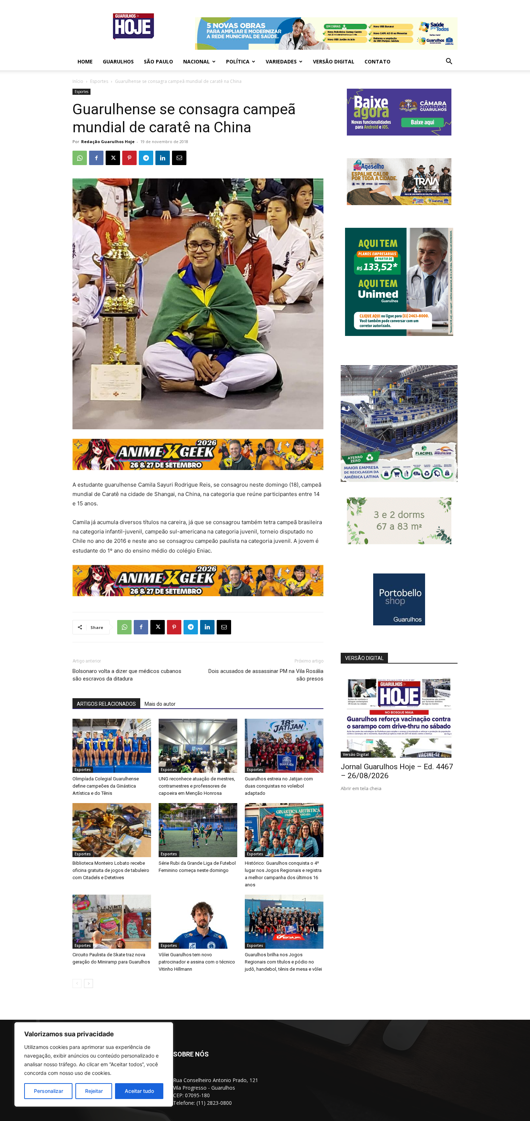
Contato (377, 61)
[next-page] (88, 983)
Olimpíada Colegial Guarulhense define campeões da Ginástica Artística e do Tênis (105, 786)
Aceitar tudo (139, 1091)
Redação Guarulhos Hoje (107, 141)
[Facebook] (96, 158)
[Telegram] (146, 158)
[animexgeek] (197, 468)
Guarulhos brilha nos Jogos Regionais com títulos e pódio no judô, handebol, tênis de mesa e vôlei (283, 962)
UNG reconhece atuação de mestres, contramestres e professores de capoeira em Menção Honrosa (197, 786)
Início (77, 81)
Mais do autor (160, 704)
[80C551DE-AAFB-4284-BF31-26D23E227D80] (399, 334)
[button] (449, 62)
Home (85, 61)
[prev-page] (76, 983)
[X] (113, 158)
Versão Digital (333, 61)
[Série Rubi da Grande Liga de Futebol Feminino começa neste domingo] (198, 830)
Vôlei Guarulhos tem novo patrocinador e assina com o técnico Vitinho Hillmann (197, 962)
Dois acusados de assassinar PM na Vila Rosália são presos (265, 675)
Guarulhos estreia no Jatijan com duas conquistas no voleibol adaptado (279, 786)
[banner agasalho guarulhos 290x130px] (399, 203)
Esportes (99, 81)
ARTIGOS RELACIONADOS (106, 704)
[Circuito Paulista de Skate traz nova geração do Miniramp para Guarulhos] (111, 922)
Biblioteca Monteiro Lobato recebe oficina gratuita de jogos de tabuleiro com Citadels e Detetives (110, 870)
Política (237, 61)
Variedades (281, 61)
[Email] (179, 158)
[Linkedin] (162, 158)
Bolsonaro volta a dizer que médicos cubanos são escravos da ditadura (126, 675)
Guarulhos (118, 61)
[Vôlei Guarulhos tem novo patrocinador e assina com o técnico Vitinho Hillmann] (198, 922)
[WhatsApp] (79, 158)
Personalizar (48, 1091)
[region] (93, 1064)
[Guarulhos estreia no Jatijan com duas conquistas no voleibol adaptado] (284, 746)
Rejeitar (94, 1091)
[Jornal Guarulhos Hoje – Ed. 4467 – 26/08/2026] (399, 715)
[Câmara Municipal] (399, 133)
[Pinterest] (129, 158)
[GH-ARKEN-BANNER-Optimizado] (399, 542)
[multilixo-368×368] (399, 480)
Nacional (196, 61)
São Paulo (158, 61)
